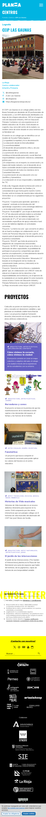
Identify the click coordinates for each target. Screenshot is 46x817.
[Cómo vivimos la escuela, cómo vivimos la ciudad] (23, 332)
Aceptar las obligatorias (11, 813)
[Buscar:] (23, 653)
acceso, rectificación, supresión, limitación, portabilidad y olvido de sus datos (24, 619)
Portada (5, 17)
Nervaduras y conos (15, 404)
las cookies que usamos (16, 808)
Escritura (32, 448)
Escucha (28, 496)
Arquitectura (16, 347)
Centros (11, 17)
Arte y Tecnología (16, 496)
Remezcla (15, 498)
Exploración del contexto (19, 348)
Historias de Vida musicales (20, 501)
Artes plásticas (30, 347)
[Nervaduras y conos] (23, 384)
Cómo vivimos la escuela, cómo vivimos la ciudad (20, 353)
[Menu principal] (41, 5)
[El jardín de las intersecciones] (23, 536)
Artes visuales (14, 448)
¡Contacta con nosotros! (23, 641)
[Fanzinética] (23, 434)
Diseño (8, 400)
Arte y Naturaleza (29, 550)
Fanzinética (11, 452)
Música (36, 496)
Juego (23, 552)
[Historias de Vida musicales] (23, 481)
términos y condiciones (32, 600)
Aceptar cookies (28, 813)
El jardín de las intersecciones (21, 556)
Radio (8, 498)
